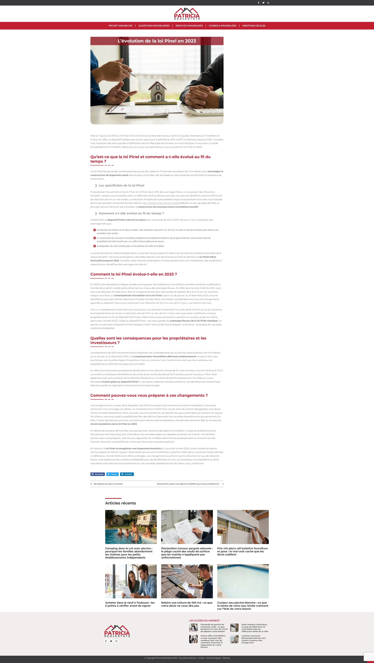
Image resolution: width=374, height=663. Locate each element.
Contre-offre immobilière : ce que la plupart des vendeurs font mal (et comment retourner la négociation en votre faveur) (213, 641)
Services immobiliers (189, 25)
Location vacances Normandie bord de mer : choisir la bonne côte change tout (253, 639)
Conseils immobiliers (222, 25)
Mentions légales (253, 25)
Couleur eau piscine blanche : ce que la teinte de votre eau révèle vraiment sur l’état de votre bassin (242, 605)
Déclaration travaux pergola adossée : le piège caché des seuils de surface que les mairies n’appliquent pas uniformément (187, 553)
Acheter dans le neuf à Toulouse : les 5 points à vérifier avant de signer (130, 604)
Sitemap (226, 658)
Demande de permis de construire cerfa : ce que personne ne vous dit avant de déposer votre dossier (214, 627)
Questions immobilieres (153, 25)
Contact (201, 658)
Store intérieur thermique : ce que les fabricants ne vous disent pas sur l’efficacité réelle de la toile (254, 627)
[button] (97, 474)
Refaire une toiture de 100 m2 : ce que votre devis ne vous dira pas (186, 604)
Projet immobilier (120, 25)
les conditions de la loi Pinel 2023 (161, 203)
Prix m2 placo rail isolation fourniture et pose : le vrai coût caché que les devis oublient (242, 551)
